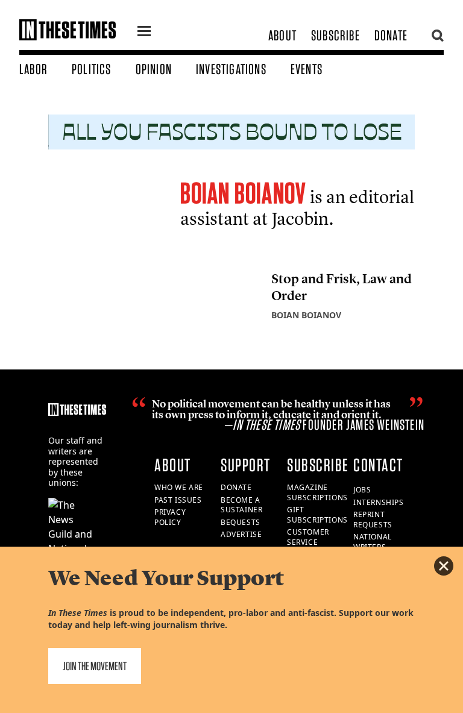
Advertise (241, 534)
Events (307, 69)
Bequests (240, 522)
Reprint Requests (372, 519)
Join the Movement (95, 666)
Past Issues (178, 500)
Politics (92, 69)
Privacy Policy (170, 517)
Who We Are (178, 487)
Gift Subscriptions (317, 514)
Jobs (362, 490)
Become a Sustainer (241, 505)
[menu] (144, 32)
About (282, 35)
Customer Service (308, 537)
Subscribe (335, 35)
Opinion (154, 69)
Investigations (231, 69)
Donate (391, 35)
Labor (33, 69)
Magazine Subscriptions (317, 492)
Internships (378, 502)
